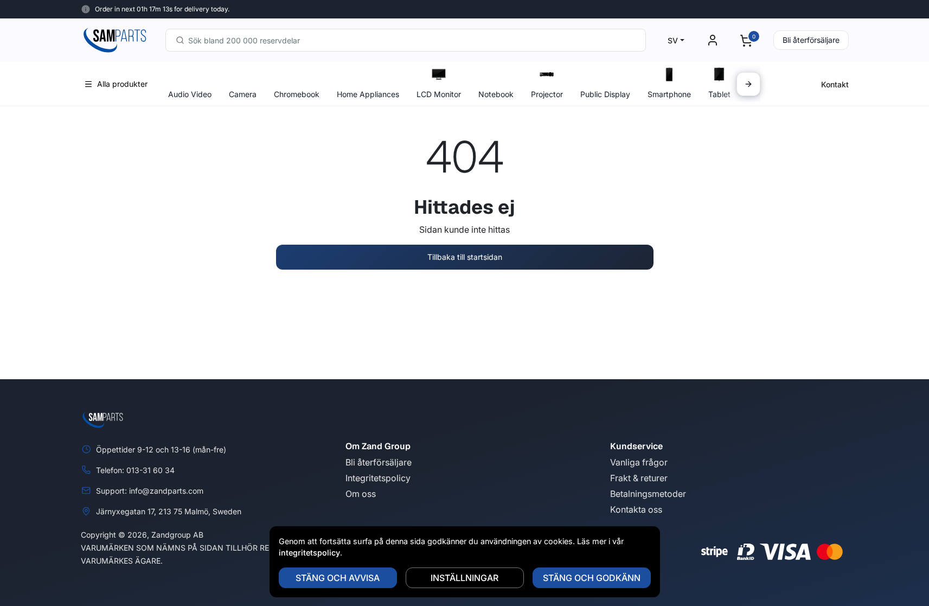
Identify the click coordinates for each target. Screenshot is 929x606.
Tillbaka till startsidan (464, 256)
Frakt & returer (639, 478)
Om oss (360, 493)
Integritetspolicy (378, 478)
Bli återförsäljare (811, 39)
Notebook (496, 94)
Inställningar (464, 577)
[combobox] (405, 40)
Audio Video (190, 94)
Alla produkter (122, 83)
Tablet (719, 94)
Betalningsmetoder (648, 493)
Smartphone (669, 94)
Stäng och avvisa (338, 577)
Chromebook (296, 94)
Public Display (605, 94)
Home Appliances (368, 94)
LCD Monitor (439, 94)
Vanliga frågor (639, 462)
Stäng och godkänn (591, 577)
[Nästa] (748, 84)
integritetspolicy (309, 552)
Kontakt (835, 84)
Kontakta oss (636, 509)
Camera (243, 94)
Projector (547, 94)
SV (673, 40)
